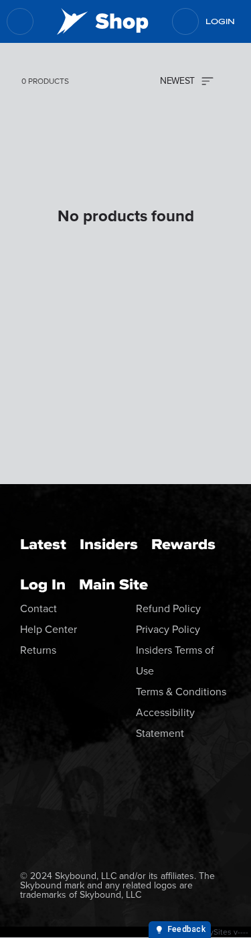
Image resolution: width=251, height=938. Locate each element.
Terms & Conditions (181, 691)
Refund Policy (168, 608)
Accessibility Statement (165, 723)
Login (220, 21)
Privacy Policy (168, 629)
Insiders (109, 544)
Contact (38, 608)
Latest (43, 544)
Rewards (183, 544)
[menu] (20, 21)
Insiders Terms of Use (175, 660)
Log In (43, 584)
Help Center (48, 629)
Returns (38, 650)
